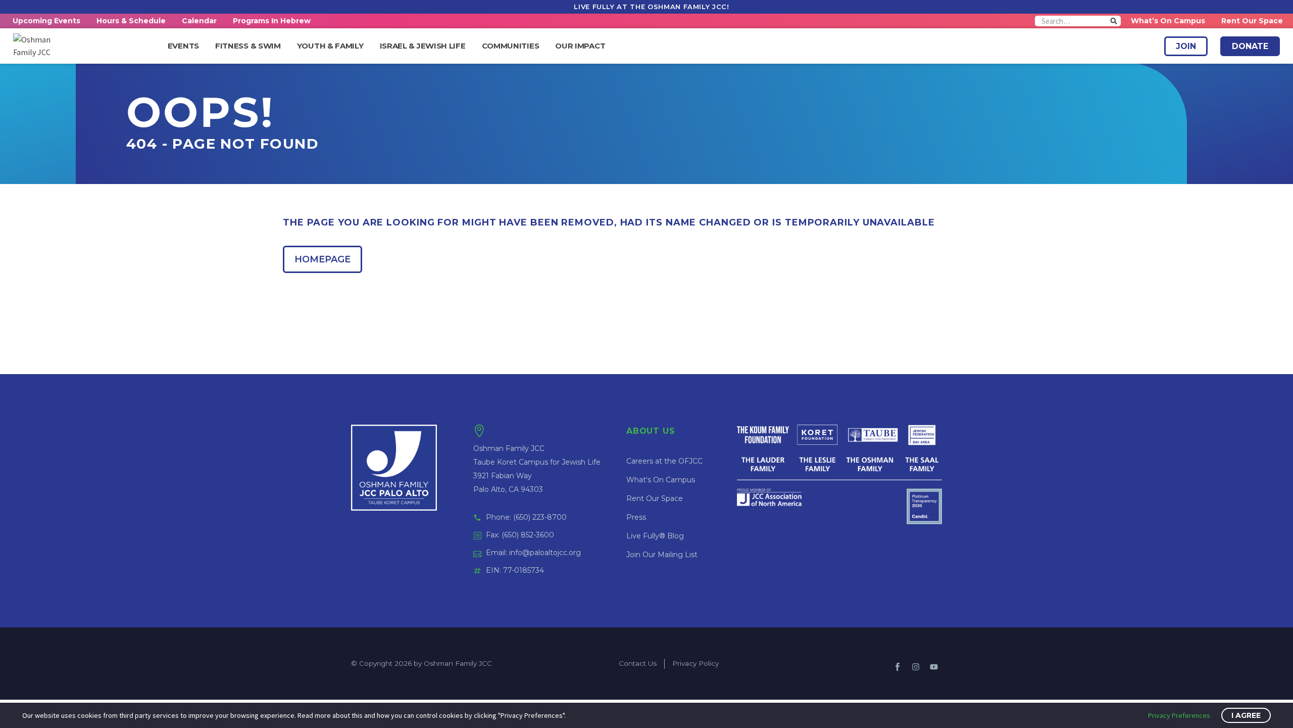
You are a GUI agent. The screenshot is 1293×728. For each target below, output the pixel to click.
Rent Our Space (1252, 20)
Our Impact (580, 46)
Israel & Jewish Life (423, 46)
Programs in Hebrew (272, 20)
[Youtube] (934, 667)
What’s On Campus (1168, 20)
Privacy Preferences (1179, 715)
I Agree (1246, 715)
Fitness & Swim (248, 46)
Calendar (199, 20)
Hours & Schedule (131, 20)
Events (183, 46)
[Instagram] (916, 667)
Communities (510, 46)
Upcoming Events (46, 20)
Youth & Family (330, 46)
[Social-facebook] (897, 667)
